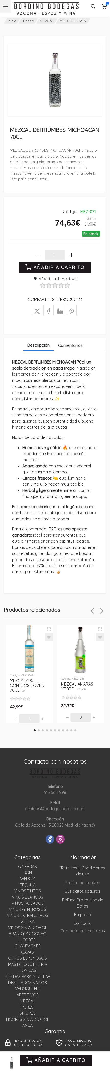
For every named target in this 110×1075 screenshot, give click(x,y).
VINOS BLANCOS (27, 897)
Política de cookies (82, 882)
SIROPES (28, 1013)
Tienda (28, 21)
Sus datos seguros (82, 891)
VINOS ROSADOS (28, 903)
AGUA (27, 1025)
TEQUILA (28, 884)
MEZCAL (47, 21)
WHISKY (27, 878)
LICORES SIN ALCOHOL (27, 1019)
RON (27, 872)
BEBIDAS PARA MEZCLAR (27, 976)
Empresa (82, 914)
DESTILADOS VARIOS (27, 982)
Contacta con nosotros (82, 930)
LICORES (27, 939)
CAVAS (27, 952)
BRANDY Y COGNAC (27, 933)
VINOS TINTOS (27, 890)
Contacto (82, 923)
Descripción (38, 345)
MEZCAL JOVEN (73, 21)
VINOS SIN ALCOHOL (27, 927)
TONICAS (27, 970)
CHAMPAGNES (28, 945)
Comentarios (70, 345)
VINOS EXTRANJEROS (27, 915)
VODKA (27, 921)
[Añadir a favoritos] (49, 637)
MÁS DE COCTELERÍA (27, 964)
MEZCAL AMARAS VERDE (77, 686)
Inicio (12, 21)
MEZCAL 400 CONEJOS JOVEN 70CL (27, 685)
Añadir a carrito (60, 1060)
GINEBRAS (27, 866)
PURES (27, 1007)
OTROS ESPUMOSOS (27, 958)
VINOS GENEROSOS (27, 909)
